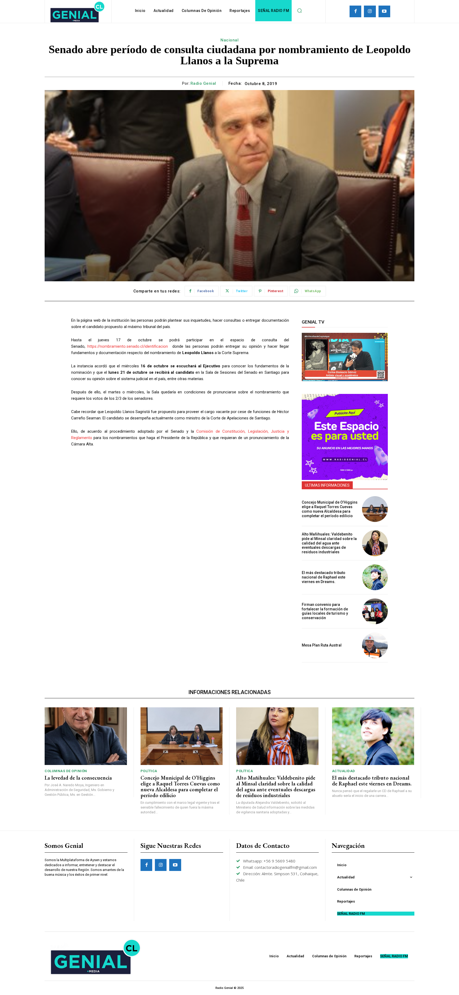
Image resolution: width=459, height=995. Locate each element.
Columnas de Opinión (66, 771)
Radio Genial (203, 83)
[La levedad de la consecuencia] (86, 736)
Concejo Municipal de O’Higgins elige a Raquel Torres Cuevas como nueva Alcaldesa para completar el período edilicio (330, 509)
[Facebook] (355, 11)
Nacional (229, 40)
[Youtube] (384, 11)
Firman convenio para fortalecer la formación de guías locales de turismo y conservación (325, 611)
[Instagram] (370, 11)
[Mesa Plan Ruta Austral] (375, 645)
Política (149, 771)
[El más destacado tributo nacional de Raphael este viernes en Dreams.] (375, 577)
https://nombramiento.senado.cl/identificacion (127, 346)
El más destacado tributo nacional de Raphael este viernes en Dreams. (323, 577)
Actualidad (343, 771)
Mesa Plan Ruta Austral (322, 645)
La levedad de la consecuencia (78, 777)
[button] (299, 11)
